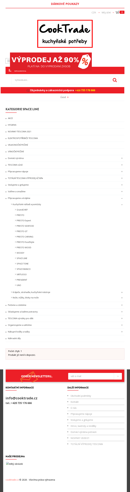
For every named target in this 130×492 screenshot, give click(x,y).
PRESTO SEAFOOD (25, 225)
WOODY (20, 252)
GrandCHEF (22, 209)
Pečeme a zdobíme (16, 305)
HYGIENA (11, 124)
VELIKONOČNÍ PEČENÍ (17, 144)
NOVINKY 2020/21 (80, 438)
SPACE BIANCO (24, 269)
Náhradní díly (14, 338)
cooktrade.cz (12, 479)
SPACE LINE (22, 258)
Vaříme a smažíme (16, 191)
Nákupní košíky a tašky (18, 331)
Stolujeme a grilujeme (18, 184)
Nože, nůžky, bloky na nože (26, 297)
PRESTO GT (22, 231)
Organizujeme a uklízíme (19, 325)
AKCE (10, 118)
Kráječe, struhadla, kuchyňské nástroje (31, 292)
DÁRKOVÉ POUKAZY (65, 4)
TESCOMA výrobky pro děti (20, 318)
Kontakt (75, 401)
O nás (74, 407)
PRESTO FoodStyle (25, 242)
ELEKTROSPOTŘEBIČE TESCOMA (22, 138)
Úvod (63, 97)
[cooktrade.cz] (65, 34)
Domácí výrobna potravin (84, 431)
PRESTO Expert (24, 220)
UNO (19, 285)
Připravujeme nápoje (17, 171)
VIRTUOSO (22, 274)
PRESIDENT (22, 279)
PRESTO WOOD (24, 247)
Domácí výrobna (15, 158)
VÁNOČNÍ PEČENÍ (15, 151)
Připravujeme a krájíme (18, 198)
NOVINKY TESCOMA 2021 (19, 131)
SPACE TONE (23, 263)
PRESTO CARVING (25, 236)
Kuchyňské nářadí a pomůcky (27, 204)
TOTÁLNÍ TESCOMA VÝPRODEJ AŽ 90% (25, 178)
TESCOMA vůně (15, 164)
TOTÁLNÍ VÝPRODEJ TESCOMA (87, 444)
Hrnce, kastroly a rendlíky (83, 425)
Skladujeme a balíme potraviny (22, 311)
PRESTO (20, 215)
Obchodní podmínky (81, 395)
